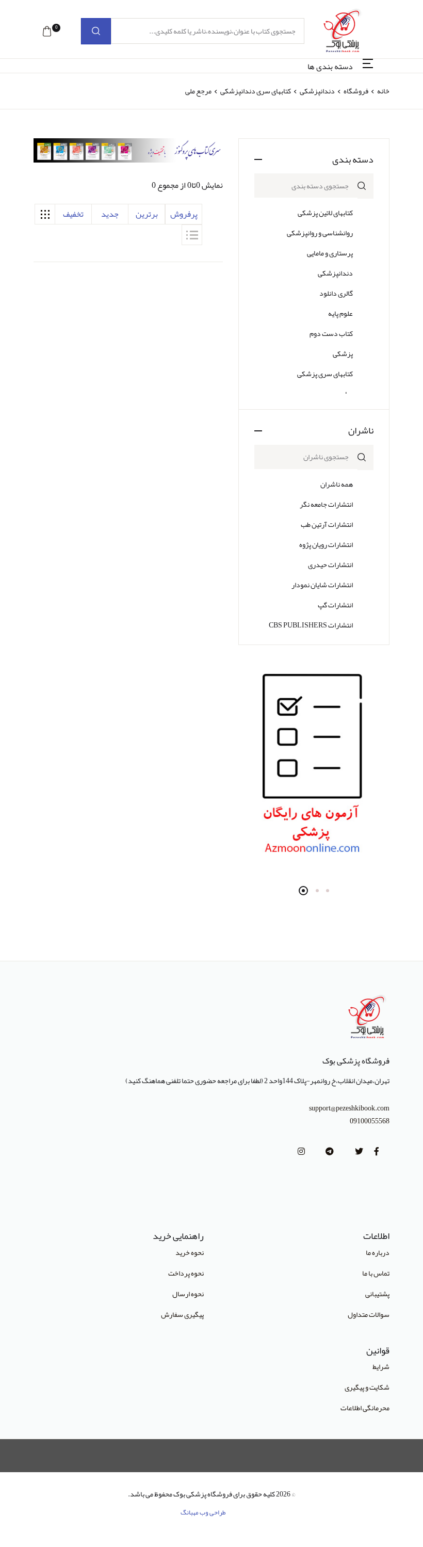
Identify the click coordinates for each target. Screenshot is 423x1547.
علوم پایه (340, 313)
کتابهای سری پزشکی (325, 373)
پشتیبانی (377, 1293)
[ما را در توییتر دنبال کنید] (359, 1151)
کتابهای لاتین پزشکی (325, 212)
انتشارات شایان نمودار (322, 584)
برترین (147, 214)
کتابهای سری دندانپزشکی (255, 91)
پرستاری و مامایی (330, 253)
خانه (383, 91)
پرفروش (184, 214)
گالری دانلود (336, 293)
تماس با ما (375, 1273)
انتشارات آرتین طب (327, 524)
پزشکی (343, 353)
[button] (47, 31)
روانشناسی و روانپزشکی (320, 232)
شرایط (380, 1366)
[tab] (45, 214)
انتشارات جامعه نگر (326, 504)
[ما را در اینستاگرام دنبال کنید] (301, 1151)
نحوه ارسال (188, 1293)
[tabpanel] (314, 766)
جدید (110, 214)
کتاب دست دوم (331, 333)
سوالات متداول (368, 1314)
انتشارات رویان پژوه (326, 544)
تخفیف (73, 214)
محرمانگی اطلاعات (364, 1407)
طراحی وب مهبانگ (203, 1512)
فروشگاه (356, 91)
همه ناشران (336, 484)
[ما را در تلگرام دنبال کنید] (330, 1151)
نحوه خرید (189, 1252)
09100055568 (369, 1121)
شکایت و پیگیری (367, 1387)
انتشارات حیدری (330, 564)
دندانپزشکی (317, 91)
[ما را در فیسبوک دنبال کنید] (376, 1151)
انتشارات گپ (335, 605)
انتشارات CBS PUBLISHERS (311, 625)
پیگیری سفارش (182, 1314)
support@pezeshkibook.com (349, 1108)
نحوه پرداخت (186, 1273)
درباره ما (377, 1252)
